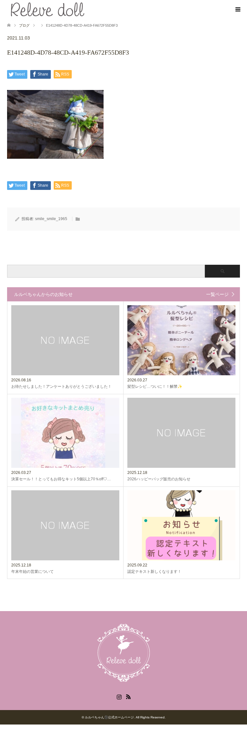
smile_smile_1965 (51, 219)
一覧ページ (217, 294)
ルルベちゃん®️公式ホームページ (109, 717)
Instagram (119, 696)
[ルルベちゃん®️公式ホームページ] (123, 682)
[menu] (237, 9)
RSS (128, 696)
